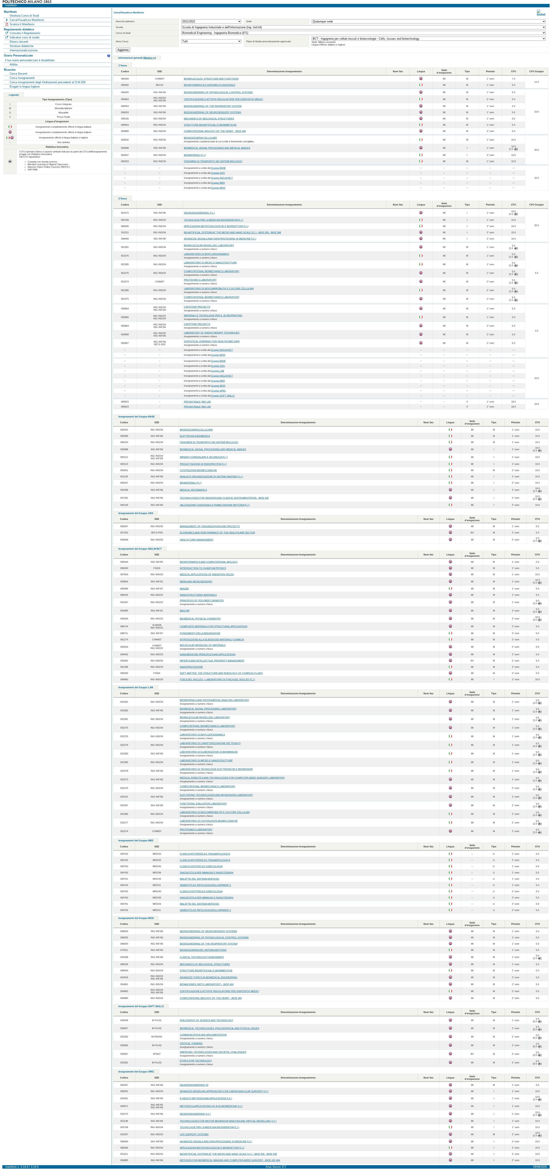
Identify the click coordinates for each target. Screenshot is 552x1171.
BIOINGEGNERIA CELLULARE (200, 137)
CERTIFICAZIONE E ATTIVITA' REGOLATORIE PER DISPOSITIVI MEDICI (223, 99)
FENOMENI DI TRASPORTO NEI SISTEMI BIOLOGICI (213, 161)
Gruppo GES (218, 173)
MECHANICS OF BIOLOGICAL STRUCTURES (209, 118)
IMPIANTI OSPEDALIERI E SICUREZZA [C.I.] (204, 457)
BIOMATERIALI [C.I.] (195, 155)
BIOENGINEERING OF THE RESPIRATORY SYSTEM (213, 106)
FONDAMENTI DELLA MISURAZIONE (200, 633)
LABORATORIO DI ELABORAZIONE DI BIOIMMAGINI (209, 752)
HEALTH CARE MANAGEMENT (196, 539)
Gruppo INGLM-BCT (222, 178)
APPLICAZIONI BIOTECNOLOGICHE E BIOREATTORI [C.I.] (216, 226)
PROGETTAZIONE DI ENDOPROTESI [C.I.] (203, 464)
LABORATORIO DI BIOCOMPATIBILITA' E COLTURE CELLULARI (219, 288)
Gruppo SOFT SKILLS (223, 395)
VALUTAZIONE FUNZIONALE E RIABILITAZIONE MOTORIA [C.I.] (215, 505)
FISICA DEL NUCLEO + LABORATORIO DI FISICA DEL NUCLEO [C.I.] (217, 679)
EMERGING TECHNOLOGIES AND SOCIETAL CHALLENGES (213, 1052)
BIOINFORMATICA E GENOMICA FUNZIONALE (209, 85)
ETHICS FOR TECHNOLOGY (196, 1060)
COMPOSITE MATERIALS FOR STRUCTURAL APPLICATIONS (213, 626)
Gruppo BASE (218, 168)
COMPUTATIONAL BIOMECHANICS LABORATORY (211, 271)
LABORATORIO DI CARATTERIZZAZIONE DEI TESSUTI (210, 743)
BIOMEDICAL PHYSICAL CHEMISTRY (200, 618)
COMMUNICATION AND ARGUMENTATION (203, 1034)
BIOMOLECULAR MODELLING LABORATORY (209, 245)
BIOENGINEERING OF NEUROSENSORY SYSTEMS (212, 112)
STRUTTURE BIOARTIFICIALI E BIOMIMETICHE (210, 125)
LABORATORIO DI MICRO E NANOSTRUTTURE (210, 262)
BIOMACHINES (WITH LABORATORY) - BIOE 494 (207, 984)
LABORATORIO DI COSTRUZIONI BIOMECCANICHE (209, 821)
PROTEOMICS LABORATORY (200, 280)
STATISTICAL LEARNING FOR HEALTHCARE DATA (212, 341)
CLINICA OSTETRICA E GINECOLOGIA (201, 866)
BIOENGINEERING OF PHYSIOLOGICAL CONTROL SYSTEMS (218, 92)
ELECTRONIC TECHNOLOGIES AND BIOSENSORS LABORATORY (216, 795)
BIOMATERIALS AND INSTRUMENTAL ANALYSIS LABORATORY (214, 700)
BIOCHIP (185, 610)
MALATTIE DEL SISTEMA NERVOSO (199, 879)
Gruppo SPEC (218, 390)
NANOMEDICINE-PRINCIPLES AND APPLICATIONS (207, 654)
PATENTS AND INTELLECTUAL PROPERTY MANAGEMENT (212, 660)
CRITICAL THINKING (191, 1043)
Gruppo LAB (217, 371)
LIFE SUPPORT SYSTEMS (194, 1134)
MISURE (184, 588)
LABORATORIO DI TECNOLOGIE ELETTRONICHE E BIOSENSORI (216, 769)
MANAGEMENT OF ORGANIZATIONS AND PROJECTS (210, 526)
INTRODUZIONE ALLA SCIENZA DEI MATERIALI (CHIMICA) (212, 639)
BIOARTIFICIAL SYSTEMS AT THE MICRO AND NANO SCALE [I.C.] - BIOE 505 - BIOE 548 (232, 232)
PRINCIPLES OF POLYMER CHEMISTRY (202, 600)
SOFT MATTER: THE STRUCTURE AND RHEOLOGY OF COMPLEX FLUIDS (221, 673)
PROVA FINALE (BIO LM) (197, 401)
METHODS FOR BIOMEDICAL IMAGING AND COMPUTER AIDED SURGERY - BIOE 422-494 (230, 1160)
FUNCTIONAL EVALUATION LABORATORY (203, 803)
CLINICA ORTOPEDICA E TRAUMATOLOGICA (205, 854)
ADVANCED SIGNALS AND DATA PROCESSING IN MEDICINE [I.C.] (220, 238)
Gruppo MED (218, 183)
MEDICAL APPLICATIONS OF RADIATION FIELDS (207, 574)
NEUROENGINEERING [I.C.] (199, 213)
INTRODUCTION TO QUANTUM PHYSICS (203, 568)
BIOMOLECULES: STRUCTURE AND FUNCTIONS (211, 78)
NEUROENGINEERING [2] (194, 1085)
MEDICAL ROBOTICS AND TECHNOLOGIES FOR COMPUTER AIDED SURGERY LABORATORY (232, 777)
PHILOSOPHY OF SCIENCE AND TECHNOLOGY (206, 1020)
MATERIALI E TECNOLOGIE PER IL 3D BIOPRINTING (213, 315)
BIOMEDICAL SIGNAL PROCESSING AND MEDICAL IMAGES (217, 148)
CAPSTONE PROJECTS (197, 307)
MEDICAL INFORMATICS (193, 490)
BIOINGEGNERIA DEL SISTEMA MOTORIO (203, 950)
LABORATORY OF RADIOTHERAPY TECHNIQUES (211, 332)
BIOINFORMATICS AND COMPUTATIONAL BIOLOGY (209, 562)
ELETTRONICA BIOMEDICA (195, 436)
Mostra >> (149, 57)
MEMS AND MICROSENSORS (196, 581)
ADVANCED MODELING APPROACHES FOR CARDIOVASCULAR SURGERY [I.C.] (224, 1091)
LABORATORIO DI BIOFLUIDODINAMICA (206, 254)
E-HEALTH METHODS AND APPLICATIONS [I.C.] (206, 1098)
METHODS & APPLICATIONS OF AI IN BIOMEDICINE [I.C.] (211, 1106)
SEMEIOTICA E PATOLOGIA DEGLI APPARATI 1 (205, 885)
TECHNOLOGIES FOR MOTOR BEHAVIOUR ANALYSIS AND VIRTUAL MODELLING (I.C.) (228, 1121)
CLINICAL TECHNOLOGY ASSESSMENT (202, 957)
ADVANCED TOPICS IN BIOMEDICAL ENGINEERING (208, 977)
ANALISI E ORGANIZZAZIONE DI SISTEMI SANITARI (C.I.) (211, 476)
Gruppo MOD (218, 188)
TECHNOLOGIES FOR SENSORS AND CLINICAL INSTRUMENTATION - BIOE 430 (224, 498)
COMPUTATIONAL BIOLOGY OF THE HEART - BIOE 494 (215, 131)
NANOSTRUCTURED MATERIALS (198, 595)
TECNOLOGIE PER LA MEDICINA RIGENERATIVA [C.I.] (213, 220)
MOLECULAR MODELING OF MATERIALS (203, 645)
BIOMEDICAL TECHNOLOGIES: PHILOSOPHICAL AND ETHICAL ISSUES (219, 1028)
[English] (541, 14)
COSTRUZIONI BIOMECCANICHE (198, 470)
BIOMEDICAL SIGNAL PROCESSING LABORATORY (208, 708)
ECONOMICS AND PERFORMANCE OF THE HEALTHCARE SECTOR (217, 532)
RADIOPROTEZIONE (191, 667)
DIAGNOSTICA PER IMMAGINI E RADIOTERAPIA (206, 872)
